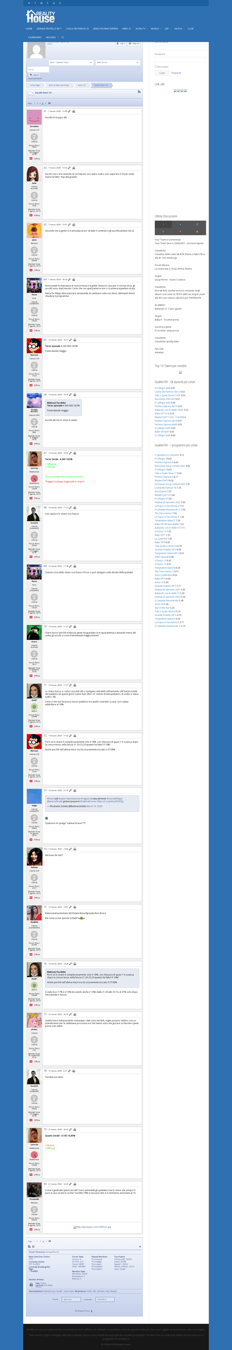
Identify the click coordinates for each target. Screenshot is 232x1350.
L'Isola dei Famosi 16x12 (167, 391)
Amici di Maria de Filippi (59, 85)
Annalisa (159, 352)
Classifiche (160, 250)
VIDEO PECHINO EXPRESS (105, 28)
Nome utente (161, 41)
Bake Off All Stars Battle (167, 524)
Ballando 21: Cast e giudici (168, 308)
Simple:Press (83, 1310)
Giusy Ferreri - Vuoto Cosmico (170, 279)
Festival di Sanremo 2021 (167, 589)
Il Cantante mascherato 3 (167, 626)
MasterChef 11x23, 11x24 (168, 417)
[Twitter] (29, 3)
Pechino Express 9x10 (166, 420)
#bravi (50, 798)
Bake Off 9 (160, 578)
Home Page (35, 85)
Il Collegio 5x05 (162, 428)
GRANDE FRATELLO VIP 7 (49, 28)
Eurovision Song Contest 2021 (170, 465)
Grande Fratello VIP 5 (165, 586)
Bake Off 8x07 (162, 431)
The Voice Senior (163, 513)
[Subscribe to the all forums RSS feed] (29, 1246)
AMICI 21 (126, 28)
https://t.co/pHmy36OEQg (110, 801)
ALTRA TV (141, 28)
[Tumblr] (48, 3)
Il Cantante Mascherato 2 (167, 509)
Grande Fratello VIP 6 (165, 615)
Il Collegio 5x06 (162, 435)
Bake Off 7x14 (162, 413)
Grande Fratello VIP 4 (165, 549)
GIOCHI (178, 28)
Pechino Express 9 (164, 476)
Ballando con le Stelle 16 (167, 527)
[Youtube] (54, 3)
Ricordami (162, 66)
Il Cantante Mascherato (167, 600)
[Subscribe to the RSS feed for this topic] (139, 91)
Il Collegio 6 (161, 498)
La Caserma (161, 538)
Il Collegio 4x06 (162, 388)
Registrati (176, 72)
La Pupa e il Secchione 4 (167, 505)
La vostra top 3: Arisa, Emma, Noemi (173, 268)
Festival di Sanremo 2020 (167, 596)
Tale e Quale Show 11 (166, 473)
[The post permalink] (69, 111)
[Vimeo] (41, 3)
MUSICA (155, 28)
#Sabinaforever (88, 801)
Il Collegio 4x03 (162, 402)
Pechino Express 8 (164, 462)
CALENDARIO (35, 37)
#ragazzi (85, 798)
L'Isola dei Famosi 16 (165, 487)
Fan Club (159, 348)
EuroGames (161, 491)
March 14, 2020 (94, 806)
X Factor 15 (160, 564)
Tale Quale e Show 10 (166, 545)
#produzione (74, 798)
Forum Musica (162, 265)
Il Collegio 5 (161, 469)
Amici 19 (81, 85)
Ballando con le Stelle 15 (167, 593)
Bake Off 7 (160, 535)
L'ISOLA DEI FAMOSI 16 (77, 28)
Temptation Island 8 (165, 567)
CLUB (190, 28)
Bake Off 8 (160, 542)
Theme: (55, 1299)
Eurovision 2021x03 (165, 399)
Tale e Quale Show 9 (165, 611)
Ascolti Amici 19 (101, 85)
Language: (88, 1299)
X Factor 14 (160, 531)
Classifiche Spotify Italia (167, 341)
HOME (29, 28)
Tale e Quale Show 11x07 (167, 395)
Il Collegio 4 (161, 458)
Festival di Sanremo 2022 (167, 502)
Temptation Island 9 (165, 618)
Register (136, 43)
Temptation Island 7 (165, 520)
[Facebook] (35, 3)
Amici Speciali (162, 556)
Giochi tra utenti (163, 326)
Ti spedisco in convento (167, 455)
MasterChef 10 (162, 495)
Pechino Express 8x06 (166, 424)
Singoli (158, 276)
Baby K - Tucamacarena (167, 319)
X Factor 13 (160, 560)
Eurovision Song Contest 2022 (170, 484)
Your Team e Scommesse (168, 239)
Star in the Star (162, 607)
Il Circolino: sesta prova (167, 330)
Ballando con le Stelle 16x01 (169, 409)
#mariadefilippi (115, 798)
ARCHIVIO (51, 37)
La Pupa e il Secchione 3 (167, 516)
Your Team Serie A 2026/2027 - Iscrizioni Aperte (179, 243)
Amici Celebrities (163, 575)
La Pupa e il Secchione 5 (167, 622)
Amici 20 (159, 604)
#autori (63, 798)
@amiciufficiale (55, 801)
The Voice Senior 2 (164, 571)
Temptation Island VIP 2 (167, 553)
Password (160, 54)
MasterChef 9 (162, 480)
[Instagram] (60, 3)
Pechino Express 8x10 (166, 406)
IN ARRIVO (160, 305)
